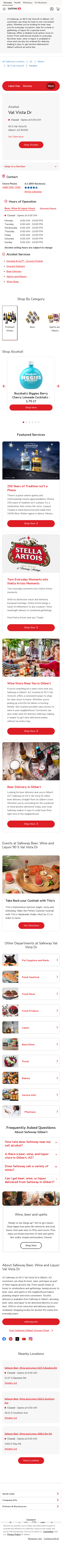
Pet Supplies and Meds (35, 960)
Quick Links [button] (8, 1493)
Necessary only (35, 1539)
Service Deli (35, 1095)
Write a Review (33, 191)
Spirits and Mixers (16, 276)
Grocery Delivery (15, 266)
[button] (52, 8)
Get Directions (16, 136)
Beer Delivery (14, 271)
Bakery (35, 1078)
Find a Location (33, 1460)
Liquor (35, 1028)
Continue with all (51, 1539)
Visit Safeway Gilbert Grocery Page (32, 1330)
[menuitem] (14, 86)
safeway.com (42, 1321)
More (51, 86)
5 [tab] (35, 422)
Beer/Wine (35, 1044)
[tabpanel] (31, 385)
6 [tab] (38, 422)
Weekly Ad (11, 1383)
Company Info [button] (9, 1500)
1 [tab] (23, 422)
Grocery (8, 2)
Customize (48, 1531)
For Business (41, 2)
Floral (35, 1061)
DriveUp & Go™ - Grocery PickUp (24, 261)
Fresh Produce (35, 1011)
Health (17, 2)
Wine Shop (12, 281)
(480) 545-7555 (11, 187)
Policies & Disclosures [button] (14, 1506)
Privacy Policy (13, 1534)
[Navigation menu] (4, 9)
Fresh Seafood (35, 977)
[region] (31, 1532)
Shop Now (39, 407)
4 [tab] (32, 422)
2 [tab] (26, 422)
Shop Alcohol (31, 144)
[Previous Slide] (4, 386)
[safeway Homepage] (14, 9)
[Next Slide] (58, 386)
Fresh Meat (35, 994)
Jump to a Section (15, 166)
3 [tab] (29, 422)
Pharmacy (27, 2)
